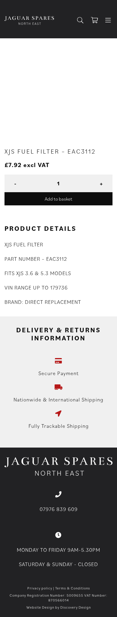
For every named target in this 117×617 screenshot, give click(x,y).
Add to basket (58, 199)
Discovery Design (75, 607)
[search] (82, 21)
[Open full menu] (108, 21)
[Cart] (97, 21)
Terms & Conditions (72, 588)
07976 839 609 (59, 509)
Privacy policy (39, 588)
